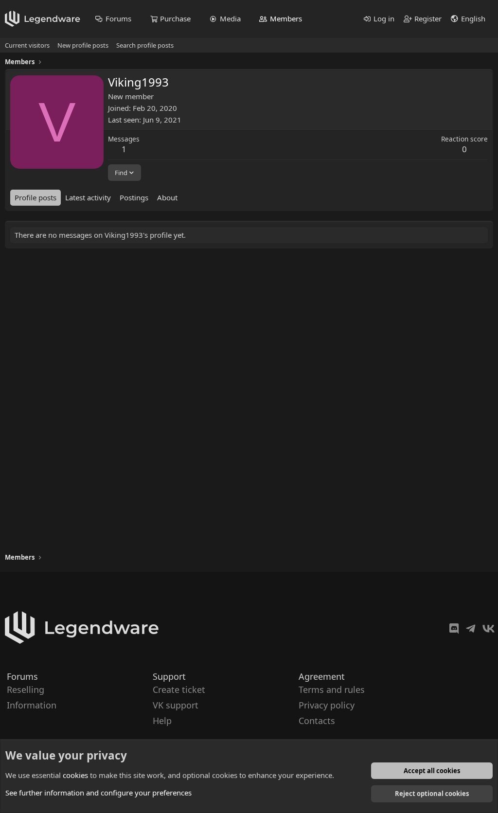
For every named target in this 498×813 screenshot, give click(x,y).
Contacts (317, 721)
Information (31, 705)
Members (286, 18)
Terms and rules (332, 689)
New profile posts (82, 45)
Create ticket (179, 689)
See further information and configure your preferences (98, 792)
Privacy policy (327, 705)
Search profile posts (145, 45)
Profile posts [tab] (35, 197)
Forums (118, 18)
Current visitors (27, 45)
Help (162, 721)
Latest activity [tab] (88, 197)
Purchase (175, 18)
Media (230, 18)
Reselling (25, 689)
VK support (175, 705)
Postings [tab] (134, 197)
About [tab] (167, 197)
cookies (75, 775)
